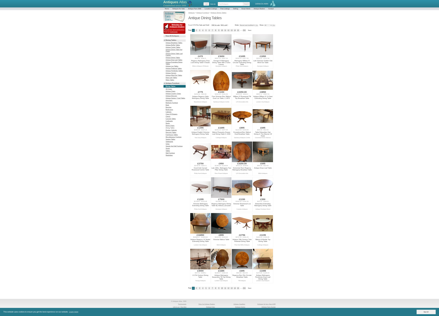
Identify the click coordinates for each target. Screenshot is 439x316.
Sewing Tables (170, 139)
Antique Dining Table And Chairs (174, 50)
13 (232, 30)
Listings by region (261, 3)
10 (222, 30)
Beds (167, 105)
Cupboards (169, 121)
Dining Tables (171, 40)
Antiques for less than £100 (266, 304)
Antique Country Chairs (173, 93)
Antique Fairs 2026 (194, 9)
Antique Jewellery (239, 304)
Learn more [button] (73, 312)
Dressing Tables (171, 132)
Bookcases (169, 109)
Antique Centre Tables (173, 47)
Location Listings (211, 9)
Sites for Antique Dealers (206, 304)
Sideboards (169, 141)
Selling (235, 9)
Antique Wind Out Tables (174, 75)
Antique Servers (171, 73)
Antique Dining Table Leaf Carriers (174, 54)
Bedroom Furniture (172, 103)
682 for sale (216, 25)
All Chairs (169, 89)
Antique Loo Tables (172, 66)
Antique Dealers (259, 9)
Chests (168, 116)
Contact (271, 9)
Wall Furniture (170, 153)
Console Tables (171, 119)
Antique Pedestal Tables (174, 68)
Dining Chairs (170, 125)
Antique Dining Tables (173, 57)
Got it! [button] (426, 312)
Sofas (168, 144)
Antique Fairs (210, 307)
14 (235, 30)
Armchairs (169, 100)
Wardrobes (169, 155)
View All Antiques (172, 36)
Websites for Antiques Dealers (177, 26)
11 (225, 30)
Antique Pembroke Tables (174, 71)
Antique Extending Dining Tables (174, 63)
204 (244, 30)
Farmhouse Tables (172, 135)
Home (167, 9)
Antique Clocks (240, 307)
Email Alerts (246, 9)
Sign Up (212, 4)
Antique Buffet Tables (173, 45)
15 (238, 30)
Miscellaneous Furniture (173, 137)
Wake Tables (170, 80)
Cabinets (168, 112)
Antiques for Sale (178, 9)
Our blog (183, 307)
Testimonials (182, 304)
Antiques (175, 2)
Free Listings (225, 9)
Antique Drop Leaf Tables (174, 60)
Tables (168, 151)
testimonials (174, 32)
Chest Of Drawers (171, 114)
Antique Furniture (172, 83)
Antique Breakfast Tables (174, 43)
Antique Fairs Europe (269, 307)
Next (249, 30)
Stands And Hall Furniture (174, 146)
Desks (168, 123)
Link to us (176, 307)
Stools (168, 148)
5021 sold (224, 25)
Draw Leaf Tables (171, 77)
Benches (168, 107)
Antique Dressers (171, 96)
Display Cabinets (171, 130)
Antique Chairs (170, 91)
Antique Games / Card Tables (175, 98)
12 (228, 30)
